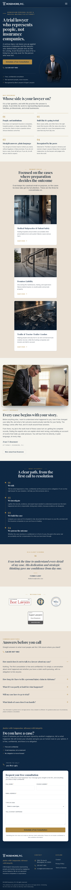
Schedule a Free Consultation (17, 62)
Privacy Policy (60, 863)
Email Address (11, 793)
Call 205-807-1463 (12, 652)
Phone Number (42, 784)
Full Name (10, 784)
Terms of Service (61, 867)
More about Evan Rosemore (14, 452)
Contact (58, 859)
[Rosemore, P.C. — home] (13, 3)
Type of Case (10, 802)
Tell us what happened (14, 811)
